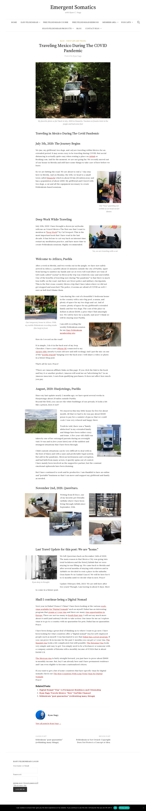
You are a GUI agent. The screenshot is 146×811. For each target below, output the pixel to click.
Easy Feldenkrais (29, 22)
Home (14, 22)
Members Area (109, 22)
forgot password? (31, 783)
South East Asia (75, 615)
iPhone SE (62, 348)
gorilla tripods (49, 354)
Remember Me (21, 785)
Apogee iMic (41, 351)
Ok (115, 808)
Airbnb (92, 156)
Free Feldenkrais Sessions (85, 22)
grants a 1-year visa (57, 612)
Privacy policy (124, 808)
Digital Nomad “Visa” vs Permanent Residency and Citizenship (70, 690)
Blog (78, 28)
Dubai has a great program (95, 637)
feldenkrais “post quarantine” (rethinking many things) (67, 696)
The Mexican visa (44, 658)
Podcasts (126, 22)
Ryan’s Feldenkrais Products (57, 28)
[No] (143, 808)
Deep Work (52, 232)
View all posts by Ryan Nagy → (48, 723)
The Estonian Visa (95, 643)
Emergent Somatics (73, 7)
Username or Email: (21, 766)
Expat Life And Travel (76, 41)
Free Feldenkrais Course (55, 22)
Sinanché (51, 178)
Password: (17, 774)
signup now (17, 783)
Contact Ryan (92, 28)
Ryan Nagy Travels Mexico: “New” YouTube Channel (65, 693)
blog (62, 41)
